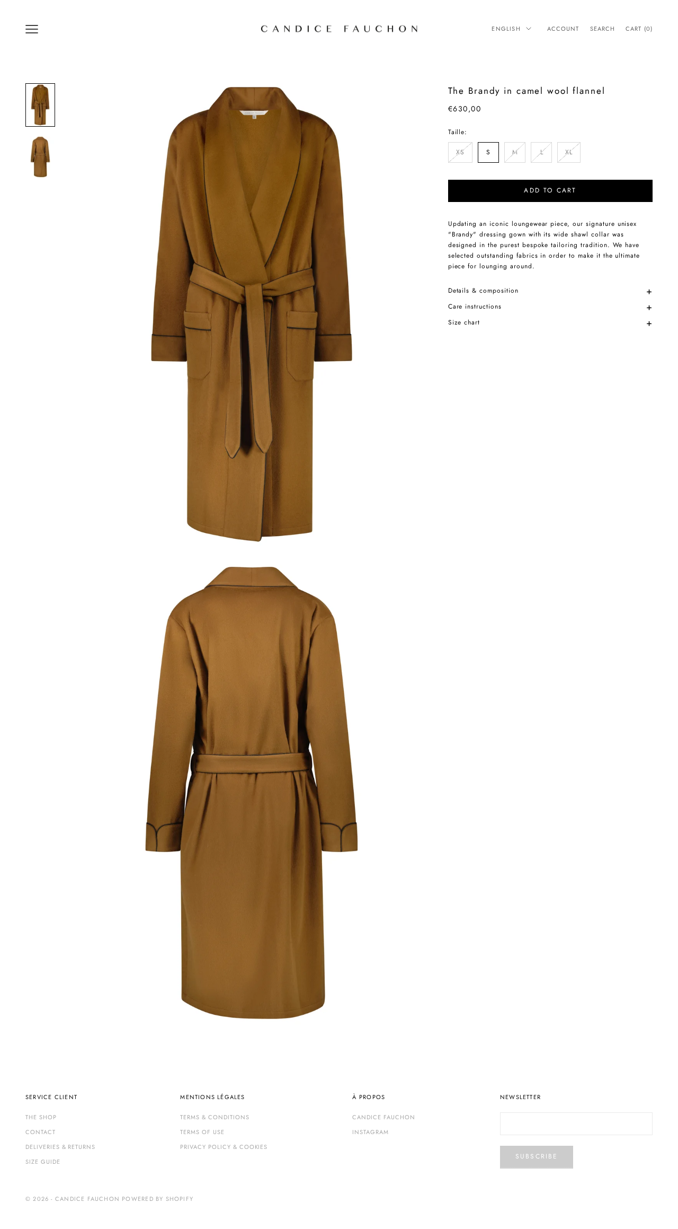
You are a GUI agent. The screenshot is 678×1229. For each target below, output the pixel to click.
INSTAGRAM (370, 1132)
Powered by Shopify (157, 1199)
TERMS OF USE (202, 1132)
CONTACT (40, 1132)
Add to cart (550, 190)
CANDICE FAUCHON (383, 1117)
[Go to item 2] (40, 157)
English (506, 28)
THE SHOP (41, 1117)
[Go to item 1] (40, 105)
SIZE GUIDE (42, 1161)
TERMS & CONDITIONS (214, 1117)
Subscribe (536, 1156)
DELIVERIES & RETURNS (60, 1147)
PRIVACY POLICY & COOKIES (223, 1147)
